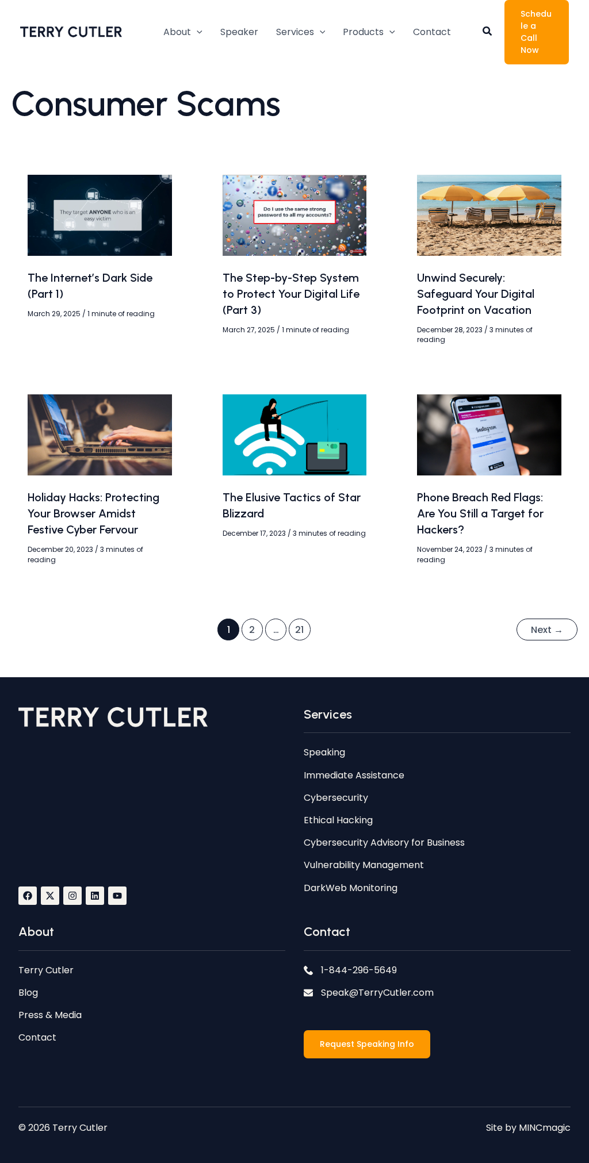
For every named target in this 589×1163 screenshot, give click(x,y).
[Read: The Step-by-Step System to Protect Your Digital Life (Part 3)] (295, 214)
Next (547, 629)
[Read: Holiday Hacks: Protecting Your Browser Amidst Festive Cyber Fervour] (100, 434)
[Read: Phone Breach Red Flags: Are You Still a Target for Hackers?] (489, 434)
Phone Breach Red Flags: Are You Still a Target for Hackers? (480, 513)
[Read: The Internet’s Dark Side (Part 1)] (100, 214)
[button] (182, 32)
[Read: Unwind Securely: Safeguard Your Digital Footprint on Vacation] (489, 214)
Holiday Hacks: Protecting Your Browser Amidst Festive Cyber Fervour (93, 513)
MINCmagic (545, 1127)
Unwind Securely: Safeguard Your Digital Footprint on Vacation (475, 294)
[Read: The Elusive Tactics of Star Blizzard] (295, 434)
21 (299, 629)
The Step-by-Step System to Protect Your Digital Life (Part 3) (291, 294)
